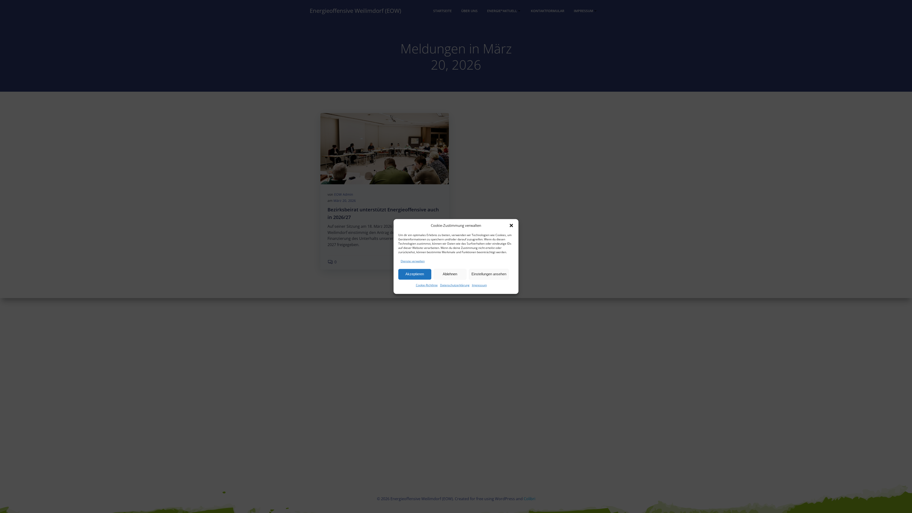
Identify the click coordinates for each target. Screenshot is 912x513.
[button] (511, 225)
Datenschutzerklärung (455, 285)
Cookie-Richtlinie (427, 285)
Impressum (479, 285)
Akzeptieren (414, 274)
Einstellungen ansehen (488, 274)
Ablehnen (450, 274)
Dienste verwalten (413, 261)
